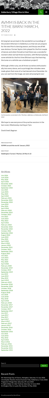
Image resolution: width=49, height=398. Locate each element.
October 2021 (6, 249)
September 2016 (7, 332)
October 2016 (6, 329)
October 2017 (6, 309)
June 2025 (4, 192)
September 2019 (7, 272)
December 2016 (7, 327)
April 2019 (5, 280)
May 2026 (4, 180)
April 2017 (5, 319)
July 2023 (4, 216)
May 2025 (4, 194)
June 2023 (4, 219)
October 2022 (6, 231)
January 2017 (6, 325)
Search (3, 363)
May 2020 (4, 262)
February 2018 (6, 303)
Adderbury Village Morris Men (15, 12)
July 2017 (4, 313)
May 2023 (4, 221)
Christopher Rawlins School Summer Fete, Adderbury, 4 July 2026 (24, 380)
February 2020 (6, 266)
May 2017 (4, 317)
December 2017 (7, 305)
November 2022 (7, 229)
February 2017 (6, 323)
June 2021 (4, 258)
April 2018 (5, 301)
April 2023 (5, 223)
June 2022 (4, 237)
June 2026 (4, 177)
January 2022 (6, 245)
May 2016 (4, 338)
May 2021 (4, 260)
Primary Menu (46, 12)
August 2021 (5, 253)
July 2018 (4, 295)
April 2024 (5, 208)
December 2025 (7, 184)
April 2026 (5, 182)
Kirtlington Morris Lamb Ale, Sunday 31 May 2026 (19, 386)
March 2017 (5, 321)
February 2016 (6, 344)
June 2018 (4, 297)
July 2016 (4, 334)
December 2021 (7, 247)
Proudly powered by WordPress (10, 395)
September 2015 (7, 350)
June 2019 (4, 276)
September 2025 (7, 188)
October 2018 (6, 288)
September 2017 (7, 311)
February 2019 (6, 282)
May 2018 (4, 299)
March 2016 (5, 342)
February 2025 (6, 198)
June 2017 (4, 315)
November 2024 (7, 202)
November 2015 (7, 348)
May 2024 (4, 206)
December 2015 (7, 346)
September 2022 (7, 233)
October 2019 (6, 270)
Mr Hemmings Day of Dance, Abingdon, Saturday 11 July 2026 (23, 378)
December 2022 (7, 227)
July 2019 (4, 274)
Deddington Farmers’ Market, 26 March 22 (16, 152)
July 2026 (4, 175)
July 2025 (4, 190)
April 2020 (5, 264)
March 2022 (5, 243)
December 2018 (7, 284)
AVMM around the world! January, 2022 (15, 144)
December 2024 (7, 200)
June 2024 (4, 204)
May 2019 (4, 278)
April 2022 (5, 241)
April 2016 (5, 340)
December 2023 (7, 212)
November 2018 (7, 286)
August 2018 (5, 292)
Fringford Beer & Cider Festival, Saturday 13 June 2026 (20, 384)
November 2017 (7, 307)
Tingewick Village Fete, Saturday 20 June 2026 (17, 382)
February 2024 (6, 210)
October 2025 (6, 186)
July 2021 (4, 256)
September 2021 (7, 251)
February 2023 (6, 225)
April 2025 (5, 196)
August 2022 (5, 235)
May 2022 (4, 239)
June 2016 (4, 336)
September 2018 (7, 290)
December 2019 (7, 268)
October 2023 (6, 214)
